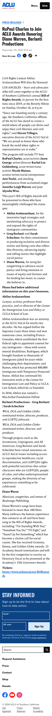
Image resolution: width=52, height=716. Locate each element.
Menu (34, 5)
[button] (30, 56)
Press (5, 665)
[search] (47, 650)
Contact (7, 672)
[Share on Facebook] (19, 56)
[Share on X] (24, 56)
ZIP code (7, 624)
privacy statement (38, 638)
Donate (6, 685)
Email (6, 614)
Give (45, 5)
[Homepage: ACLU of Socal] (12, 6)
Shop (5, 679)
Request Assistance (14, 658)
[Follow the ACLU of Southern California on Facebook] (5, 695)
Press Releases (11, 22)
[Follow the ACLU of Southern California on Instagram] (19, 695)
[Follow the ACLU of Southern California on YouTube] (12, 695)
